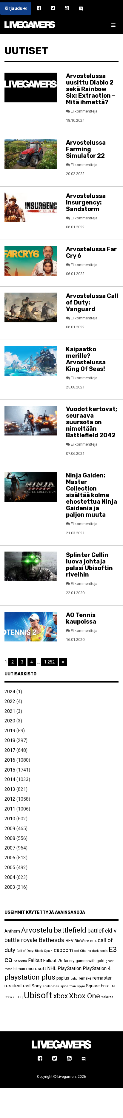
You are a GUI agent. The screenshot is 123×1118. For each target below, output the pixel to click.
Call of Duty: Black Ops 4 (34, 951)
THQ (19, 997)
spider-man (51, 986)
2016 (9, 760)
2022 (9, 701)
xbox (60, 996)
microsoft (36, 968)
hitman (19, 968)
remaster (102, 978)
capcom (63, 950)
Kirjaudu (13, 8)
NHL (51, 968)
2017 (9, 750)
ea (8, 959)
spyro (81, 986)
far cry (69, 960)
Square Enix (97, 986)
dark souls (99, 951)
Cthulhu (85, 951)
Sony (36, 986)
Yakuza (107, 997)
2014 (9, 779)
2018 (9, 740)
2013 (9, 789)
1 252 (49, 662)
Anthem (12, 931)
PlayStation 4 (96, 968)
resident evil (17, 986)
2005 (9, 867)
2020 (9, 721)
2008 (9, 838)
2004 (9, 877)
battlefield (70, 930)
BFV (69, 940)
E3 (113, 949)
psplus (62, 978)
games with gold (90, 960)
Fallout (35, 960)
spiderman (68, 986)
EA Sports (20, 961)
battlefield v (101, 930)
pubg (74, 978)
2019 (9, 730)
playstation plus (29, 977)
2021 (9, 711)
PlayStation (70, 968)
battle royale (20, 940)
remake (85, 978)
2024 (9, 691)
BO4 (93, 941)
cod (76, 951)
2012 (9, 799)
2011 (9, 809)
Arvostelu (37, 930)
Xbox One (84, 995)
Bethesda (51, 940)
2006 (9, 858)
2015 (9, 770)
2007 (9, 848)
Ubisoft (38, 995)
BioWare (82, 941)
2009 (9, 828)
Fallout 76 (52, 960)
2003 (9, 887)
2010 (9, 819)
